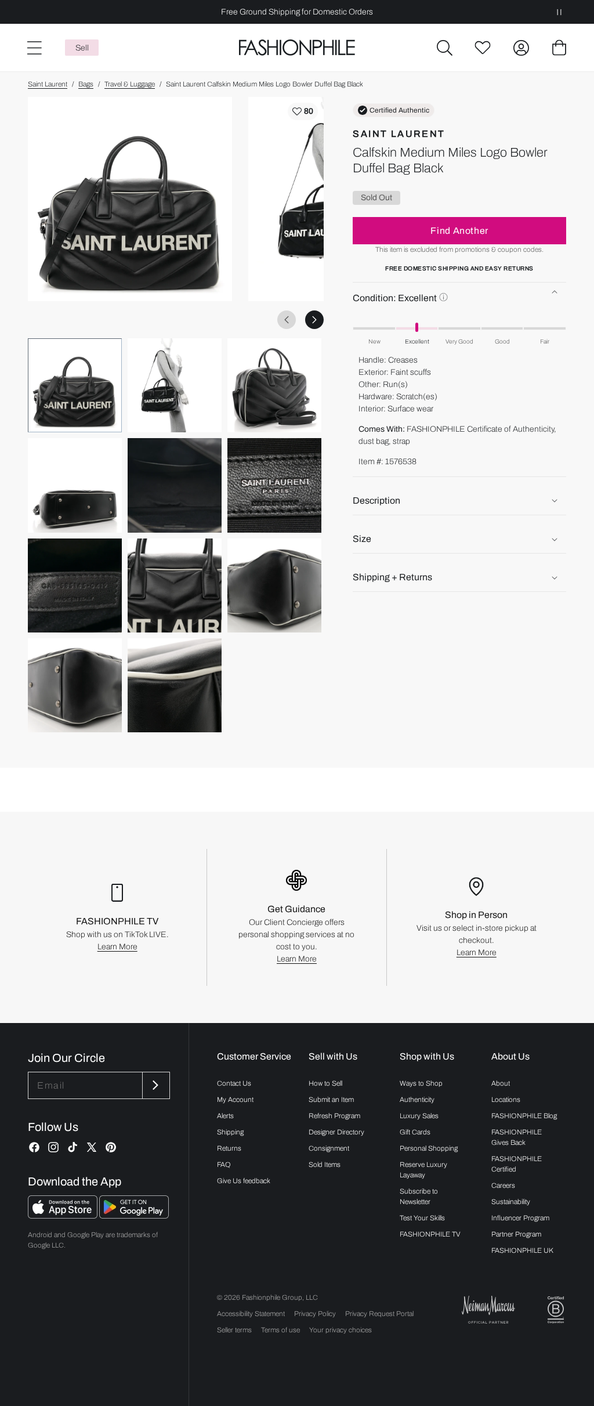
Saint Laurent (47, 84)
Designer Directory (336, 1132)
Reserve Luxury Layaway (423, 1170)
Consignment (329, 1148)
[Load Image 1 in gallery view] (75, 385)
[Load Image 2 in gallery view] (175, 385)
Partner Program (516, 1234)
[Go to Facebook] (34, 1147)
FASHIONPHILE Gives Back (516, 1137)
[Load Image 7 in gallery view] (75, 585)
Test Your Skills (422, 1218)
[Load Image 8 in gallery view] (175, 585)
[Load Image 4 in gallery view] (75, 485)
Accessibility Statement (251, 1314)
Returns (229, 1148)
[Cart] (559, 47)
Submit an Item (331, 1100)
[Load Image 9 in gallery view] (274, 585)
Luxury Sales (419, 1116)
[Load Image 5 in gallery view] (175, 485)
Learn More (117, 946)
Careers (503, 1185)
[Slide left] (286, 319)
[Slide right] (314, 319)
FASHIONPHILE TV (430, 1234)
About (500, 1083)
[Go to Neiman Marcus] (488, 1309)
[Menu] (33, 47)
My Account (235, 1100)
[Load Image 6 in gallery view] (274, 485)
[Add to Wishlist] (303, 111)
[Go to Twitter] (91, 1147)
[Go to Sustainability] (556, 1310)
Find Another (459, 231)
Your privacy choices (340, 1330)
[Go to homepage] (296, 47)
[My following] (482, 47)
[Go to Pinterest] (110, 1147)
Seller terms (234, 1330)
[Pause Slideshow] (559, 12)
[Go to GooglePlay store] (134, 1215)
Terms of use (280, 1330)
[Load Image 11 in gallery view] (175, 685)
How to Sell (325, 1083)
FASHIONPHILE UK (522, 1250)
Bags (85, 84)
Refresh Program (334, 1116)
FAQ (224, 1165)
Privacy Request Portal (379, 1314)
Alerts (225, 1116)
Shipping (230, 1132)
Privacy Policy (315, 1314)
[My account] (521, 47)
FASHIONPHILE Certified (516, 1164)
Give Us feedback (243, 1181)
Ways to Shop (421, 1083)
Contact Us (234, 1083)
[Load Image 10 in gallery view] (75, 685)
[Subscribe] (155, 1085)
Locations (505, 1100)
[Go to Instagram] (53, 1147)
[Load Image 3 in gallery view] (274, 385)
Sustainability (510, 1202)
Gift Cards (415, 1132)
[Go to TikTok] (72, 1147)
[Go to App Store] (63, 1215)
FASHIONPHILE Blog (524, 1116)
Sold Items (325, 1165)
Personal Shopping (429, 1148)
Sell (82, 48)
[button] (444, 47)
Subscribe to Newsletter (419, 1196)
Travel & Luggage (129, 84)
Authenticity (417, 1100)
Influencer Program (520, 1218)
